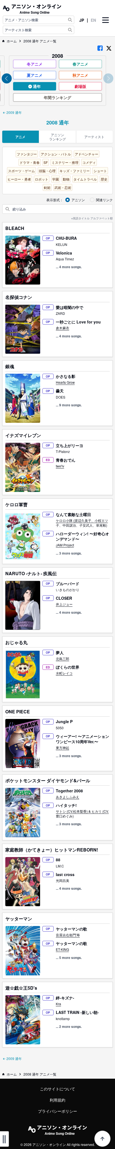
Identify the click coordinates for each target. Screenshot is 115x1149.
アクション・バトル (56, 154)
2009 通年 (14, 112)
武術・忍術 (62, 187)
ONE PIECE (17, 712)
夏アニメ (34, 75)
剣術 (47, 187)
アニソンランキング (57, 136)
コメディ (89, 162)
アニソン (78, 200)
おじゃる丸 (16, 642)
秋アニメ (80, 75)
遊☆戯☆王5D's (21, 988)
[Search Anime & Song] (70, 20)
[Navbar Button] (105, 25)
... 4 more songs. (69, 266)
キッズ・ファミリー (74, 170)
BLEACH (14, 228)
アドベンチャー (86, 154)
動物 (66, 179)
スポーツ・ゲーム (21, 170)
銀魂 (9, 366)
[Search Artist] (70, 30)
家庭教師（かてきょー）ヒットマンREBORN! (51, 850)
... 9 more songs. (69, 404)
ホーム (12, 41)
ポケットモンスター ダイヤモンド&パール (47, 781)
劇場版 (80, 86)
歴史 (104, 179)
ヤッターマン (18, 919)
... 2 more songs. (69, 1026)
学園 (55, 179)
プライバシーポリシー (57, 1111)
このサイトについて (57, 1089)
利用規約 (57, 1100)
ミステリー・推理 (65, 162)
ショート (100, 170)
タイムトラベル (85, 179)
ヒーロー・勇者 (19, 179)
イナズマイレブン (23, 435)
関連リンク (104, 200)
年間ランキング (57, 97)
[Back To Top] (102, 1139)
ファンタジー (27, 154)
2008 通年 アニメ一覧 (39, 41)
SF (46, 162)
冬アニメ (34, 64)
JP (81, 20)
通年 (36, 86)
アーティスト (94, 136)
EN (93, 20)
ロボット (41, 179)
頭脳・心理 (47, 170)
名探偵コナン (18, 297)
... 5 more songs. (69, 957)
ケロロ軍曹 (16, 505)
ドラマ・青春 (30, 162)
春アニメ (80, 64)
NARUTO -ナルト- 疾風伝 (31, 573)
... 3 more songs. (69, 553)
